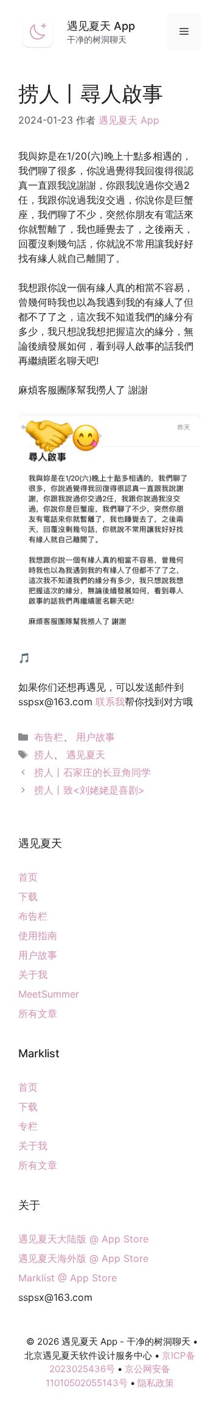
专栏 (28, 1126)
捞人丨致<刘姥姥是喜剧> (89, 790)
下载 (28, 896)
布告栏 (48, 737)
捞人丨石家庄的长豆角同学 (92, 772)
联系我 (110, 702)
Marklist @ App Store (67, 1278)
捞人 (44, 755)
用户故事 (95, 737)
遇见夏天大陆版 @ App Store (83, 1239)
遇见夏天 (85, 755)
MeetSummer (48, 994)
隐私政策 (155, 1383)
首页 (28, 877)
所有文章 (37, 1013)
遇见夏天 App (101, 25)
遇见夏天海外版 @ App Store (83, 1258)
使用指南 (37, 935)
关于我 (32, 974)
